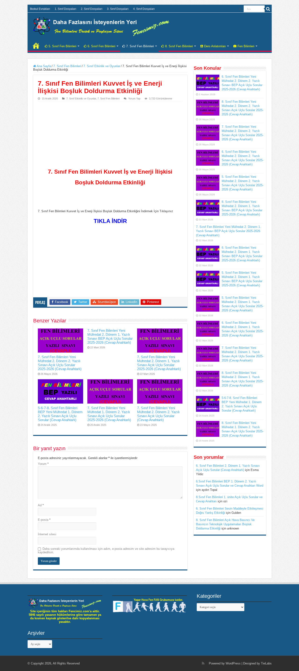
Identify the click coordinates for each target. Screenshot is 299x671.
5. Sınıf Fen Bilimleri (62, 46)
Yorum (43, 464)
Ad (41, 505)
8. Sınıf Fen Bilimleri (179, 46)
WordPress (233, 663)
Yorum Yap (134, 98)
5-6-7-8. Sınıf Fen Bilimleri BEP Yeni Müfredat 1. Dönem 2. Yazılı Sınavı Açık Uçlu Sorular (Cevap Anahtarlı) (60, 414)
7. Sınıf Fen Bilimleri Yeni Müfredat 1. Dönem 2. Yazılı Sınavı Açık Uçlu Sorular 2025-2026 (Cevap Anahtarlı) (109, 414)
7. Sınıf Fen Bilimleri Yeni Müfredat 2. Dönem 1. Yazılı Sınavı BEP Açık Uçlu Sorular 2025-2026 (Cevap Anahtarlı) (110, 336)
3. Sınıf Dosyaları (117, 9)
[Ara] (268, 8)
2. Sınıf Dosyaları (91, 9)
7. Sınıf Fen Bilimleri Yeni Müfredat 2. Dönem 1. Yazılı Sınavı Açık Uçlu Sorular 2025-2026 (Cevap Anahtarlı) (159, 363)
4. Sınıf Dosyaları (144, 9)
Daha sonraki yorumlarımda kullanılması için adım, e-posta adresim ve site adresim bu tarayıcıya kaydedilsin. (106, 550)
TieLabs (266, 663)
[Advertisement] (110, 136)
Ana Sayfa (43, 66)
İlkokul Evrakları (40, 9)
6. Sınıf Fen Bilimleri (101, 46)
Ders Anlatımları (215, 46)
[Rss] (240, 9)
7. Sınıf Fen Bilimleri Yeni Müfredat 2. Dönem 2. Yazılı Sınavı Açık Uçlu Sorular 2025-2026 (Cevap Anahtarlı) (60, 363)
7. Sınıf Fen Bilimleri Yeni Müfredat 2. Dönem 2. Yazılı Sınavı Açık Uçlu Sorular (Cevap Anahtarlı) (158, 414)
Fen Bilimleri (246, 46)
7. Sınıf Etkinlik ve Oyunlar (101, 66)
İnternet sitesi (47, 534)
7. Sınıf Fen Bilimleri (140, 46)
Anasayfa (36, 46)
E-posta (44, 519)
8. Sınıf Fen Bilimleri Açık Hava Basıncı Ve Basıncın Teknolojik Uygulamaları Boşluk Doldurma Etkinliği (225, 524)
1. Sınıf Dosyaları (65, 9)
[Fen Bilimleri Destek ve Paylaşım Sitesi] (101, 25)
